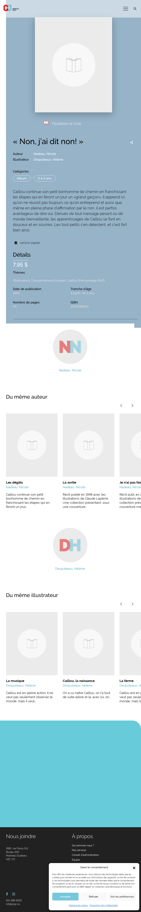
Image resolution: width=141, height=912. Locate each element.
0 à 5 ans (45, 178)
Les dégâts (14, 482)
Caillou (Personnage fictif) (86, 280)
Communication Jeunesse (11, 8)
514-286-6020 (14, 900)
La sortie (69, 482)
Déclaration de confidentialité (104, 905)
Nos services (79, 850)
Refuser (93, 896)
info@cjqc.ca (13, 904)
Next (132, 405)
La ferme (126, 681)
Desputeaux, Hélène (48, 159)
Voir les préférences (122, 896)
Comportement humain (48, 280)
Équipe (76, 859)
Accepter (65, 896)
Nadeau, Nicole (45, 154)
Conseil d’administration (85, 855)
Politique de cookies (78, 905)
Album (22, 178)
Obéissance (21, 280)
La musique (15, 681)
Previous (121, 405)
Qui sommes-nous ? (83, 845)
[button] (134, 867)
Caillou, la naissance (79, 681)
